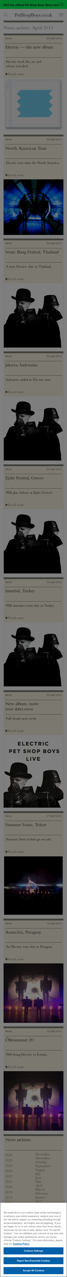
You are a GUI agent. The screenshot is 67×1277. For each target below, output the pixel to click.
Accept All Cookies (33, 1270)
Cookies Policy (21, 1244)
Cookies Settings (33, 1250)
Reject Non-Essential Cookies (33, 1260)
